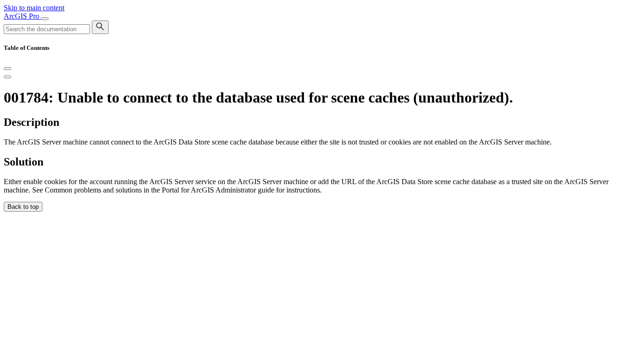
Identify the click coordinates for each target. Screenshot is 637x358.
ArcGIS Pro (22, 16)
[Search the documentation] (100, 27)
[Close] (7, 68)
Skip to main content (34, 8)
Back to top (23, 206)
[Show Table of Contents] (7, 77)
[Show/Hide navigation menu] (44, 18)
